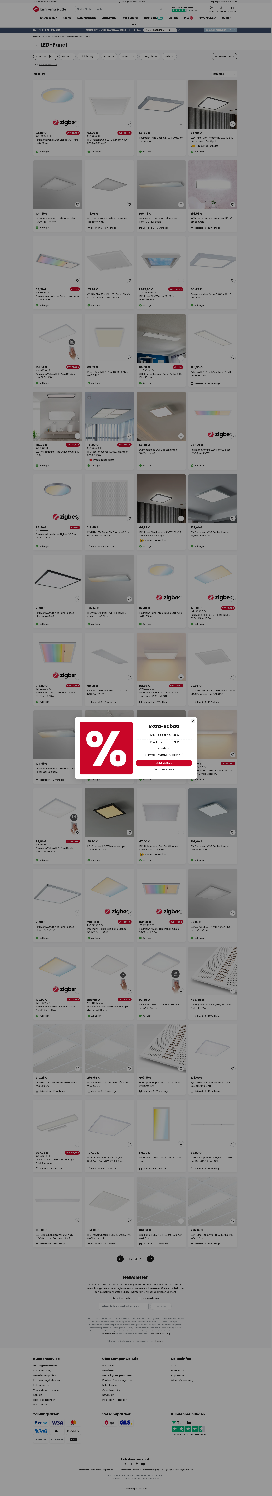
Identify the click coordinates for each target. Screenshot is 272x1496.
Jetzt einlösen (164, 763)
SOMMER (164, 754)
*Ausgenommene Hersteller (164, 769)
